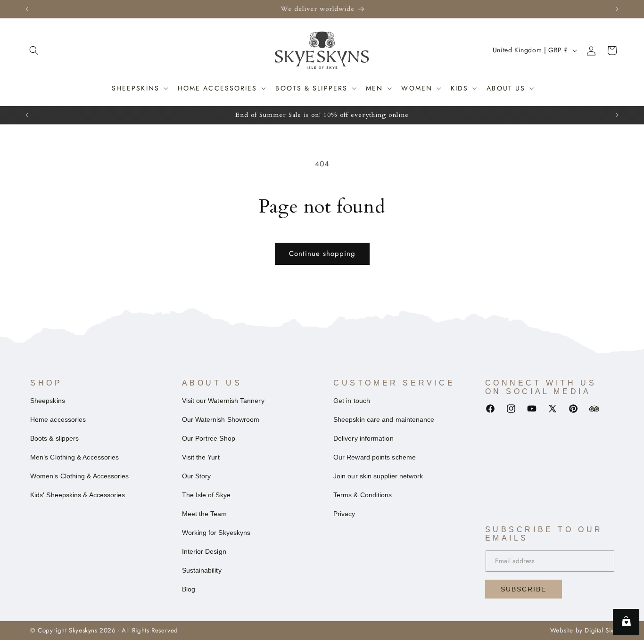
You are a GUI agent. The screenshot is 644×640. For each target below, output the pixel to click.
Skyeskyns (83, 630)
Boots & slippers (54, 438)
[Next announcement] (617, 9)
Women (416, 88)
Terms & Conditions (362, 495)
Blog (188, 589)
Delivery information (363, 438)
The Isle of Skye (206, 495)
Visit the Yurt (201, 457)
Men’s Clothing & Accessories (74, 457)
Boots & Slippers (311, 88)
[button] (34, 50)
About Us (506, 88)
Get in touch (351, 400)
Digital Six (599, 630)
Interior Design (204, 551)
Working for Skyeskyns (216, 532)
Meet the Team (204, 513)
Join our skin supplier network (378, 476)
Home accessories (217, 88)
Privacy (344, 513)
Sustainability (202, 570)
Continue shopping (322, 253)
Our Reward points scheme (374, 457)
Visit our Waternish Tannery (223, 400)
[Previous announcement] (27, 9)
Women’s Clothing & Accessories (79, 476)
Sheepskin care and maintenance (383, 419)
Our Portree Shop (208, 438)
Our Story (196, 476)
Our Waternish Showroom (221, 419)
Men (374, 88)
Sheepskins (135, 88)
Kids (459, 88)
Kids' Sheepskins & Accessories (77, 495)
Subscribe (524, 589)
